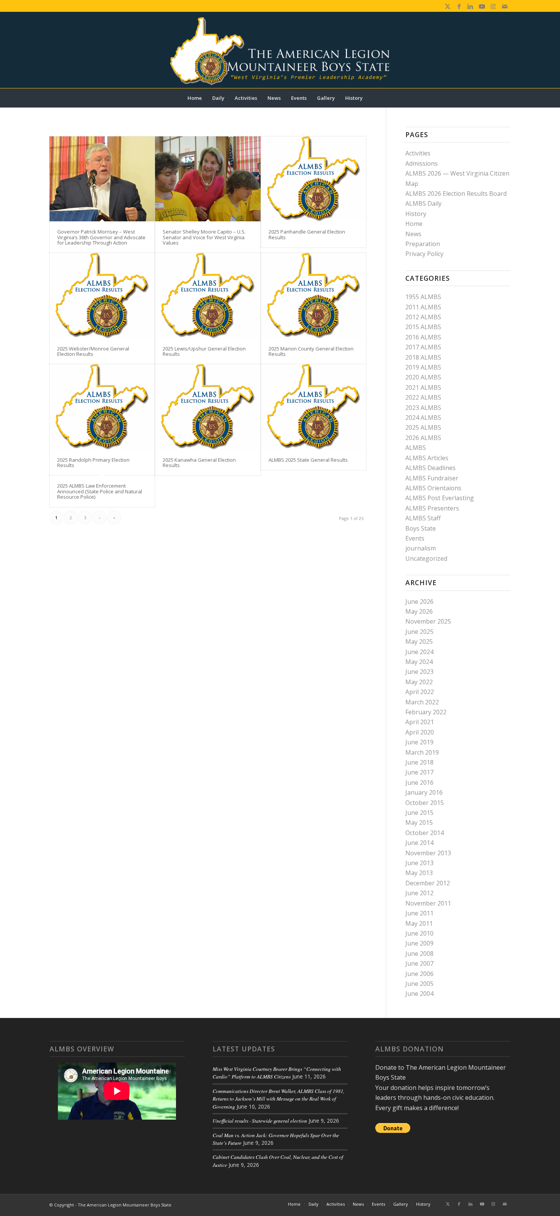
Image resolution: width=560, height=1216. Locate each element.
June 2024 (419, 652)
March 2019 (422, 752)
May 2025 (419, 641)
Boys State (420, 528)
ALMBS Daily (423, 203)
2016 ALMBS (423, 337)
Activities (417, 153)
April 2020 (419, 732)
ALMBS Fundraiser (431, 478)
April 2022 (419, 692)
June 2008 (419, 953)
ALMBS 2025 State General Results (308, 459)
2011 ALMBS (423, 307)
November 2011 (428, 903)
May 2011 (419, 923)
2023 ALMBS (423, 407)
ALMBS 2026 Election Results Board (456, 193)
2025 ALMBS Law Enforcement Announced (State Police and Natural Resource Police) (99, 491)
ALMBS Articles (426, 458)
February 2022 (425, 712)
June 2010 (419, 933)
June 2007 (419, 963)
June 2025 (419, 631)
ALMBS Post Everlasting (439, 498)
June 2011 (419, 913)
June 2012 (419, 893)
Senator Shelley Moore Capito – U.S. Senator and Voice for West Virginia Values (204, 237)
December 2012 (427, 883)
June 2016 (419, 782)
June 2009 (419, 943)
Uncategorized (426, 558)
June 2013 (419, 863)
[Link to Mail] (504, 5)
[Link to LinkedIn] (470, 5)
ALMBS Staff (423, 518)
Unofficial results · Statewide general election (260, 1120)
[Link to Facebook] (458, 5)
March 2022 (422, 702)
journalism (420, 548)
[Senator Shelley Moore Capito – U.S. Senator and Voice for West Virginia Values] (207, 178)
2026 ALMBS (423, 438)
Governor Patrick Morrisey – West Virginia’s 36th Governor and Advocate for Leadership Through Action (101, 237)
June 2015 (419, 812)
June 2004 (419, 993)
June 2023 (419, 671)
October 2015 (424, 802)
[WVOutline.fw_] (280, 50)
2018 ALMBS (423, 357)
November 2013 (428, 853)
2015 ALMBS (423, 327)
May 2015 (419, 822)
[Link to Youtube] (481, 5)
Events (414, 538)
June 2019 (419, 742)
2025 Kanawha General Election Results (199, 462)
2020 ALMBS (423, 377)
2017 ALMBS (423, 347)
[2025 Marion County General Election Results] (313, 295)
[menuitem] (194, 97)
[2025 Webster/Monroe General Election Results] (102, 295)
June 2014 (419, 842)
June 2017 (419, 772)
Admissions (421, 163)
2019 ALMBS (423, 367)
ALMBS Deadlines (430, 468)
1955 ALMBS (423, 297)
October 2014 (424, 833)
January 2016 (424, 792)
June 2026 (419, 601)
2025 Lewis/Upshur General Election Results (204, 351)
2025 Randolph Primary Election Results (93, 462)
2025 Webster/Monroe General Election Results (93, 351)
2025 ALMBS (423, 427)
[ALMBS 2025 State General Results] (313, 406)
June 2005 (419, 983)
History (415, 214)
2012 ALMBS (423, 317)
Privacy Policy (424, 254)
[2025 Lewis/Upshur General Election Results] (207, 295)
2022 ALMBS (423, 397)
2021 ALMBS (423, 387)
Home (413, 223)
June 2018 (419, 762)
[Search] (373, 97)
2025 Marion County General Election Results (311, 351)
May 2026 (419, 611)
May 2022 (419, 682)
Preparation (422, 244)
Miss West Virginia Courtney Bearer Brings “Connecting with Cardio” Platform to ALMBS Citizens (277, 1072)
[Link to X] (447, 5)
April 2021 (419, 722)
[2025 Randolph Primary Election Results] (102, 406)
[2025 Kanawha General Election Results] (207, 406)
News (413, 234)
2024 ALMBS (423, 417)
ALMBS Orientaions (433, 488)
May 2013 (419, 873)
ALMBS (415, 447)
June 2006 (419, 974)
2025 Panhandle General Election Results (307, 234)
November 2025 (428, 621)
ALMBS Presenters (432, 508)
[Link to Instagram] (493, 5)
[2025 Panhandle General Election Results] (313, 178)
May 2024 (419, 662)
